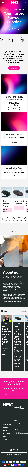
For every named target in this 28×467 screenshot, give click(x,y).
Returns (11, 456)
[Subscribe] (23, 394)
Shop (14, 29)
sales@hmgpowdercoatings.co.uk (20, 424)
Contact (5, 439)
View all (24, 311)
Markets (5, 427)
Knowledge (6, 433)
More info (14, 142)
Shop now (14, 68)
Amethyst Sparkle (19, 202)
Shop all (14, 231)
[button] (3, 2)
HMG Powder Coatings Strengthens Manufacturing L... (6, 335)
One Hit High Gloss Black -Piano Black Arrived (17, 334)
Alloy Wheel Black (6, 203)
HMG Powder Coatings (16, 454)
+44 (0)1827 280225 (19, 431)
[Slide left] (10, 226)
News (4, 436)
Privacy (5, 456)
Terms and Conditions (19, 456)
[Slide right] (17, 226)
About (5, 430)
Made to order (7, 424)
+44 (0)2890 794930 (19, 422)
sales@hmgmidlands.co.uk (20, 433)
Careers (15, 458)
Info (14, 175)
